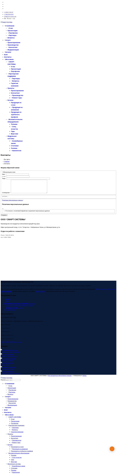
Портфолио (13, 33)
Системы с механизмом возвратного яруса (19, 306)
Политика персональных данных (12, 200)
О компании (9, 26)
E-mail (4, 176)
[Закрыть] (2, 208)
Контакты (7, 57)
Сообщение (6, 193)
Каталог (8, 52)
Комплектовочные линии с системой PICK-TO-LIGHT (19, 303)
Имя (4, 174)
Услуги (7, 40)
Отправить (4, 215)
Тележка (14, 148)
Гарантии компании (17, 432)
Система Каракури (10, 310)
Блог (6, 55)
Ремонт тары (17, 98)
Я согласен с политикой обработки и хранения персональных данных (27, 211)
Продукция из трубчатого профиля (16, 114)
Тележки (14, 124)
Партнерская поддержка (16, 425)
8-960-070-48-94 (39, 291)
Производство (13, 45)
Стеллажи (15, 146)
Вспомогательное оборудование (19, 453)
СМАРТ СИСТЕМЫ (15, 417)
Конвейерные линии (18, 466)
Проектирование (14, 43)
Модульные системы (14, 464)
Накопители (16, 151)
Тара (13, 131)
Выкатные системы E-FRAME (14, 308)
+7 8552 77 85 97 (8, 12)
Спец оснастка (16, 457)
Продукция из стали (17, 447)
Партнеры (12, 35)
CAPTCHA (5, 196)
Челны (84, 376)
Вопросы (11, 38)
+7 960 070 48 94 (8, 14)
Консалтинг (13, 47)
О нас (11, 28)
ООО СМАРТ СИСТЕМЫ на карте (11, 342)
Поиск (3, 380)
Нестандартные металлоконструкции (60, 376)
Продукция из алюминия (20, 449)
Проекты (11, 88)
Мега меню (9, 59)
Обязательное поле (8, 172)
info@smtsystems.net (10, 16)
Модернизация (13, 50)
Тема (4, 179)
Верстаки (14, 134)
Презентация (12, 31)
